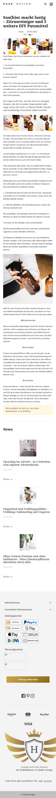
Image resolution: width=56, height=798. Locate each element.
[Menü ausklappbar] (51, 4)
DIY (25, 34)
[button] (28, 602)
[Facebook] (23, 696)
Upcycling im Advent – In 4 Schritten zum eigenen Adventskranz (26, 463)
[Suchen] (45, 4)
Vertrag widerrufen (28, 679)
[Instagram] (32, 696)
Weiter (6, 479)
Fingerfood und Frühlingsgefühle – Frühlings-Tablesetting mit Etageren (26, 510)
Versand (48, 781)
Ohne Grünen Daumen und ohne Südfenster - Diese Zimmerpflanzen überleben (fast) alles (26, 559)
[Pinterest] (28, 696)
